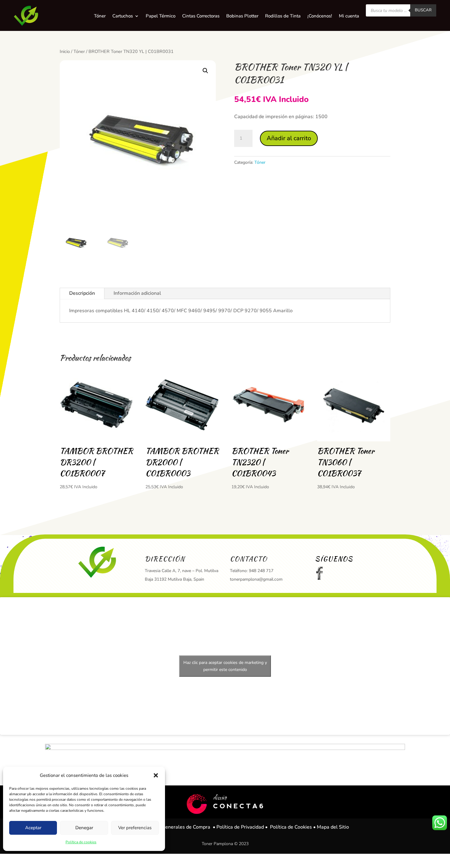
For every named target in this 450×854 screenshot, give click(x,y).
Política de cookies (81, 842)
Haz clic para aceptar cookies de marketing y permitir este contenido (225, 666)
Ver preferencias (135, 828)
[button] (156, 775)
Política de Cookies (291, 827)
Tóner (79, 51)
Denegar (84, 828)
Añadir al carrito (289, 138)
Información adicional (137, 293)
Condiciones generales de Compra (172, 827)
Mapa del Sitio (333, 827)
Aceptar (33, 828)
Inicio (65, 51)
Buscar (423, 10)
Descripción (82, 293)
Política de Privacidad (240, 827)
